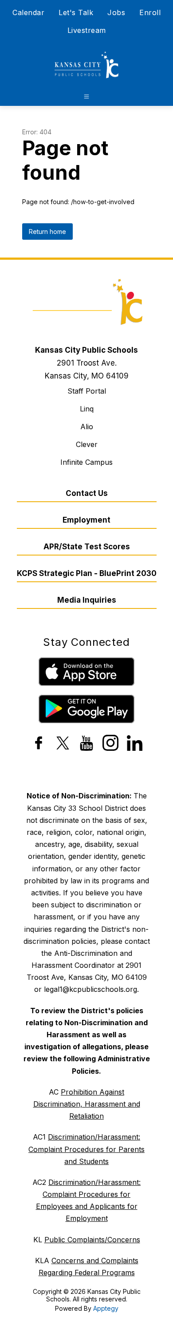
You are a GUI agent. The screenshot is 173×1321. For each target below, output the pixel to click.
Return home (47, 231)
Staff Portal (86, 391)
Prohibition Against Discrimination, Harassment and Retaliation (86, 1103)
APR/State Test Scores (86, 546)
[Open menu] (86, 96)
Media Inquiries (86, 600)
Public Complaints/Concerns (92, 1239)
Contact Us (87, 493)
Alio (86, 426)
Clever (87, 444)
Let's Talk (76, 12)
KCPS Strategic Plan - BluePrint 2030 (87, 573)
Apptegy (105, 1308)
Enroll (150, 12)
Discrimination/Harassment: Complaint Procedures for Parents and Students (86, 1148)
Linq (87, 408)
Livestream (86, 30)
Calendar (28, 12)
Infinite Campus (86, 462)
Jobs (116, 12)
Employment (86, 520)
